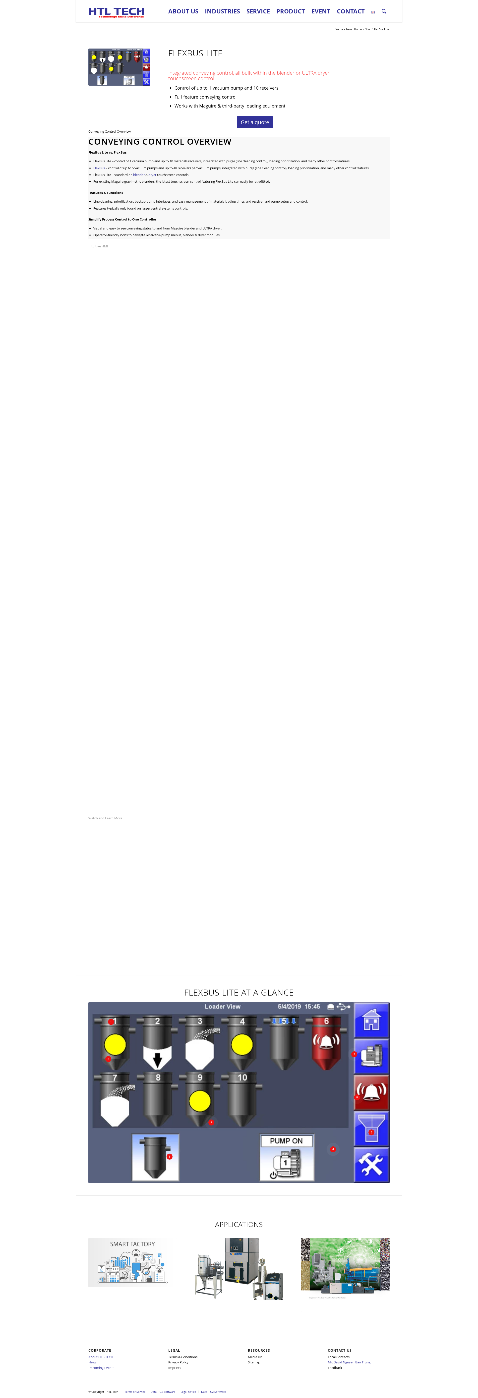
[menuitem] (183, 11)
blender (139, 174)
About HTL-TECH (100, 1357)
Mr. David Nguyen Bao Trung (349, 1362)
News (92, 1362)
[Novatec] (239, 1269)
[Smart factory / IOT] (132, 1262)
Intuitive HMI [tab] (98, 246)
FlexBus (99, 168)
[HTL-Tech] (116, 11)
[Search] (384, 11)
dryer (152, 174)
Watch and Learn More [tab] (105, 818)
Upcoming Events (101, 1367)
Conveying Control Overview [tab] (109, 131)
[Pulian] (345, 1274)
